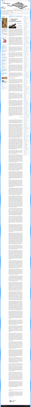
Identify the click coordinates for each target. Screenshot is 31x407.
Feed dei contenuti (3, 86)
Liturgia (24, 97)
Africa (24, 20)
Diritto (24, 52)
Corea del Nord (25, 38)
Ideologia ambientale (26, 75)
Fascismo (24, 68)
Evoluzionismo (25, 66)
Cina (24, 35)
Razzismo (24, 121)
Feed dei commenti (3, 87)
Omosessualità (25, 108)
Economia (25, 59)
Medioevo (25, 100)
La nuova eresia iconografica (18, 16)
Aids (24, 21)
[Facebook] (3, 0)
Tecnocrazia (25, 145)
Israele (24, 91)
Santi (24, 132)
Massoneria (25, 99)
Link (22, 10)
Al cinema (25, 22)
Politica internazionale (26, 114)
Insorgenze (25, 83)
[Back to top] (29, 405)
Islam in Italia (25, 90)
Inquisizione (25, 82)
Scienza (24, 134)
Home (2, 10)
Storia (24, 143)
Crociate (24, 44)
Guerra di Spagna (25, 74)
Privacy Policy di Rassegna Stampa (26, 405)
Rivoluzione (12, 397)
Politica (24, 113)
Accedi (2, 85)
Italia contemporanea (26, 92)
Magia (24, 98)
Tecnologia (25, 146)
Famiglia (24, 67)
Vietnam (24, 153)
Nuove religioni (25, 107)
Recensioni (25, 122)
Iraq (24, 84)
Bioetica (24, 27)
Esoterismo (25, 61)
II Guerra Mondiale (25, 77)
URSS (24, 151)
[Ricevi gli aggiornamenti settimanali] (4, 0)
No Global (25, 106)
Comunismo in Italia (25, 37)
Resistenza (25, 123)
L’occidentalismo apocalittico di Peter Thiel (4, 64)
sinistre (24, 138)
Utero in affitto (25, 152)
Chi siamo (5, 10)
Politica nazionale (25, 115)
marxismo (10, 397)
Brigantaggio (25, 28)
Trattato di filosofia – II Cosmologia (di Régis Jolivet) (4, 73)
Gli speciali (15, 10)
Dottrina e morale (25, 53)
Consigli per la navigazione (10, 10)
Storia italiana (25, 144)
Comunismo (25, 36)
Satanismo (25, 133)
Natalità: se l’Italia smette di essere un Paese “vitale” (4, 54)
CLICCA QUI (3, 35)
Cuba (24, 45)
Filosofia (24, 69)
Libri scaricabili (19, 10)
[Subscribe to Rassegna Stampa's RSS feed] (1, 0)
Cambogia (25, 30)
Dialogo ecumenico (25, 51)
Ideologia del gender (26, 76)
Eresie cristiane (25, 60)
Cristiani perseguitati (26, 43)
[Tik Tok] (2, 0)
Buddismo (25, 29)
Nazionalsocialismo (25, 105)
